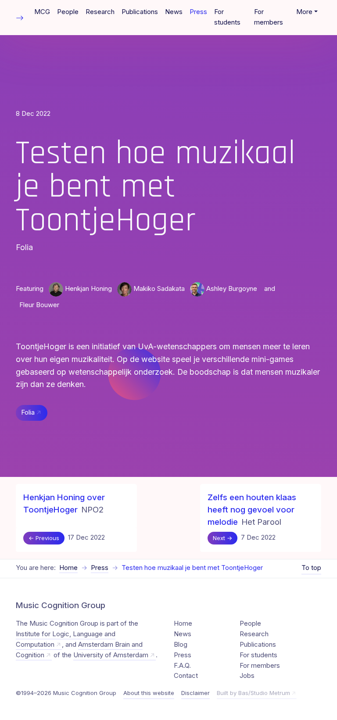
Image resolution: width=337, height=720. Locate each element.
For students (227, 17)
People (68, 12)
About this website (148, 692)
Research (100, 12)
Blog (180, 644)
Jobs (247, 676)
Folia (28, 412)
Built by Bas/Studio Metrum (253, 692)
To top (311, 568)
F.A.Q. (182, 666)
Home (68, 568)
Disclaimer (195, 692)
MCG (42, 12)
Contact (186, 676)
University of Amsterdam (110, 655)
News (174, 12)
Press (198, 12)
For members (268, 17)
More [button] (304, 12)
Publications (140, 12)
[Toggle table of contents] (20, 17)
